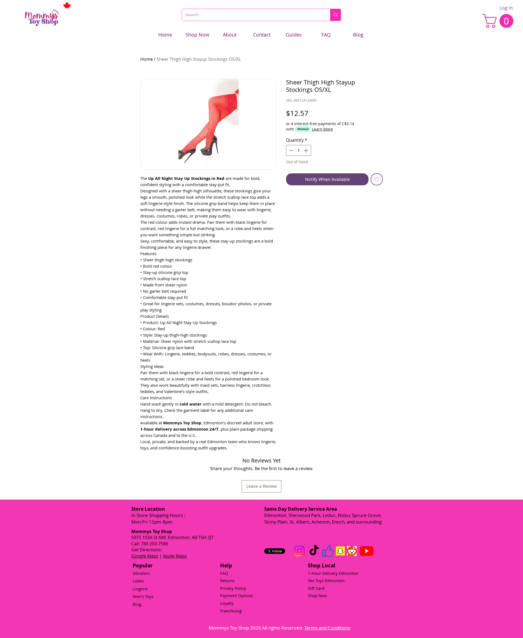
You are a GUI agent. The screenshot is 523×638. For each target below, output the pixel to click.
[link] (499, 21)
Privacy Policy (233, 588)
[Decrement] (290, 150)
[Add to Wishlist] (377, 179)
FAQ (224, 573)
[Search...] (335, 15)
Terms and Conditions (327, 628)
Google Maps (144, 556)
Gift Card (316, 588)
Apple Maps (175, 556)
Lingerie (140, 588)
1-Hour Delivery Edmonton (333, 573)
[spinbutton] (298, 150)
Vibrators (141, 573)
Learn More (322, 129)
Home (146, 59)
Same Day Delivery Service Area (300, 509)
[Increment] (306, 150)
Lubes (138, 580)
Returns (227, 580)
